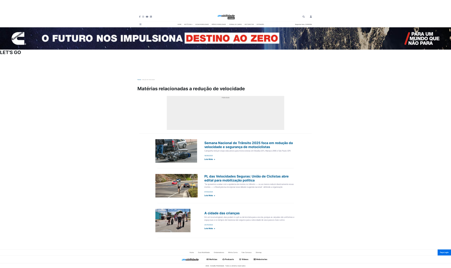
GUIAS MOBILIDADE (202, 24)
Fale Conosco (247, 252)
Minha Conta (232, 252)
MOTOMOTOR (249, 24)
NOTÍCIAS (188, 24)
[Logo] (226, 16)
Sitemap (259, 252)
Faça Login (444, 252)
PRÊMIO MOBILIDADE (219, 24)
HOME (179, 24)
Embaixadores (219, 252)
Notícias (213, 259)
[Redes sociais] (139, 16)
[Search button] (304, 16)
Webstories (261, 259)
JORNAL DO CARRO (235, 24)
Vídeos (244, 259)
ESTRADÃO (260, 24)
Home (139, 79)
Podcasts (229, 259)
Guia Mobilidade (204, 252)
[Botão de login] (311, 16)
